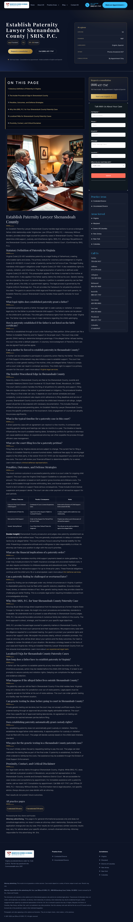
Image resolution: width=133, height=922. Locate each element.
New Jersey (95, 300)
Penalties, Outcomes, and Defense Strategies (26, 102)
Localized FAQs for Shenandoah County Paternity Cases (30, 116)
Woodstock (95, 317)
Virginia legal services (49, 369)
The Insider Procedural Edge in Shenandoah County (29, 96)
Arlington (94, 275)
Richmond (94, 283)
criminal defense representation (34, 463)
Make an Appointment (114, 5)
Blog (63, 5)
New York (94, 308)
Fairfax (93, 258)
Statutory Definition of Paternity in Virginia (25, 89)
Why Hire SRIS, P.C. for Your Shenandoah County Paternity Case (34, 109)
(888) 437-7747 (99, 85)
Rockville (94, 292)
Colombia (94, 325)
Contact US (75, 5)
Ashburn (94, 266)
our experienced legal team (57, 649)
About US (40, 5)
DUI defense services (72, 572)
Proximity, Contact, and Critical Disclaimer (25, 123)
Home (33, 5)
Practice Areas (52, 5)
